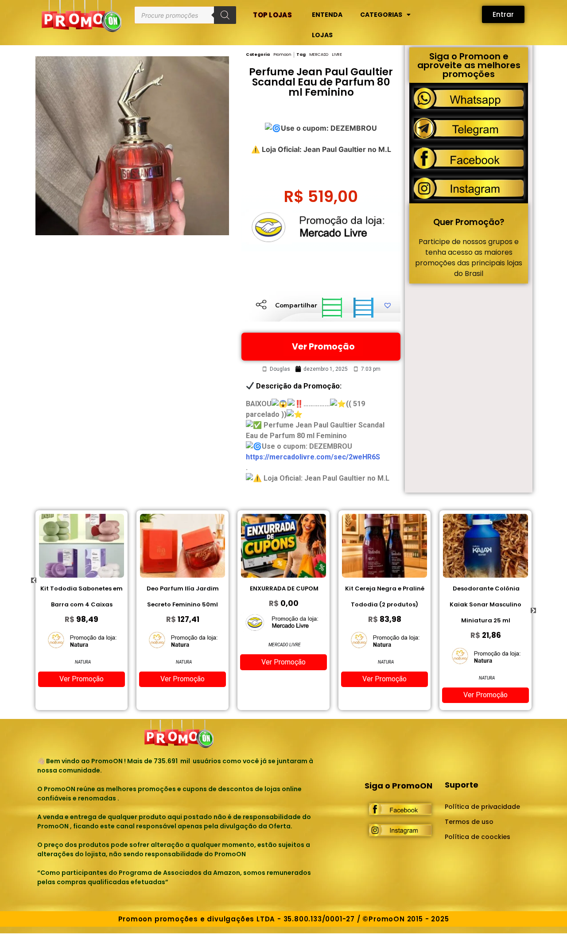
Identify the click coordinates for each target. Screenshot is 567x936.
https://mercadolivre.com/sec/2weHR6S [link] (313, 457)
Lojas (322, 35)
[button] (332, 308)
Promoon (282, 54)
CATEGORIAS (381, 14)
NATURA (83, 662)
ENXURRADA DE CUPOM (283, 588)
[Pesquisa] (225, 15)
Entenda (327, 14)
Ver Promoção (323, 347)
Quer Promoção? (468, 222)
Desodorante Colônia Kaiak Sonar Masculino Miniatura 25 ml (485, 604)
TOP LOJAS (272, 14)
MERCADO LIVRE (325, 54)
